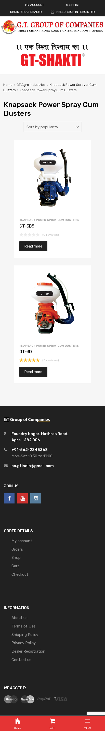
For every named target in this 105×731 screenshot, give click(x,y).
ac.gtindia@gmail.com (32, 466)
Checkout (19, 574)
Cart (15, 566)
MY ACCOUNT (34, 5)
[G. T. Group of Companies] (52, 36)
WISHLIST (73, 5)
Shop (16, 557)
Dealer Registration (28, 651)
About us (19, 617)
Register (87, 12)
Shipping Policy (24, 634)
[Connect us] (9, 498)
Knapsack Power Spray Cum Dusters (49, 220)
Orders (17, 549)
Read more (33, 246)
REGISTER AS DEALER (26, 12)
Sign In (72, 12)
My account (21, 541)
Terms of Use (23, 626)
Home (7, 85)
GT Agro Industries (31, 85)
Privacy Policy (23, 643)
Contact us (21, 659)
